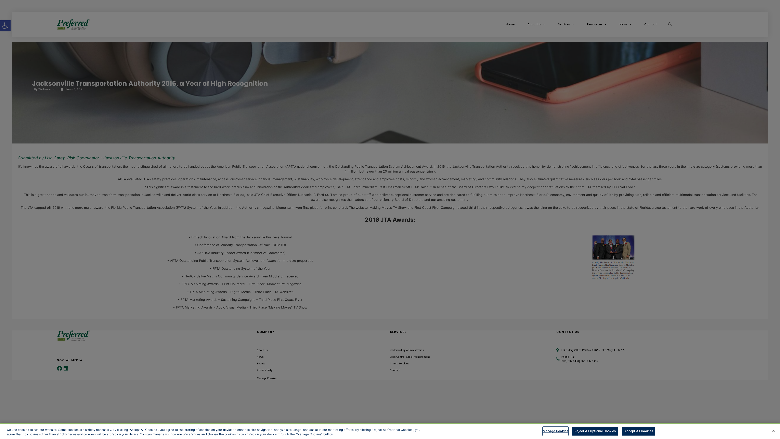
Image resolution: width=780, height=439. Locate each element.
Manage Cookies (555, 431)
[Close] (773, 430)
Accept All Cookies (638, 431)
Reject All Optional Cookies (595, 431)
